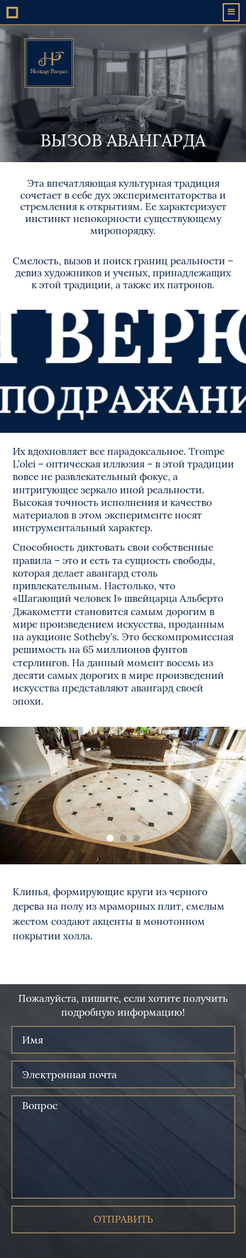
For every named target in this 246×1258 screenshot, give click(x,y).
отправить (123, 1219)
